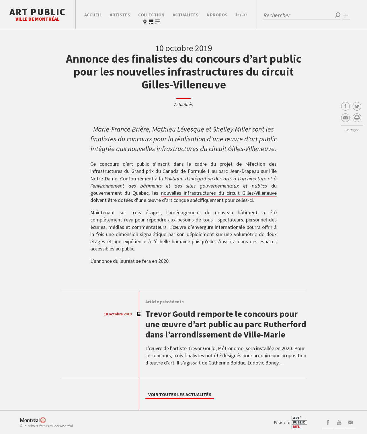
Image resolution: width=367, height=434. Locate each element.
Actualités (185, 15)
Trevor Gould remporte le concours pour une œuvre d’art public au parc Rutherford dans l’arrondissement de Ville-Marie (225, 324)
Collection (151, 15)
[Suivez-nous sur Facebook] (328, 422)
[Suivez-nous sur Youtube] (339, 422)
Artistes (120, 15)
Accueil (93, 15)
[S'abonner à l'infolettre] (350, 422)
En (241, 14)
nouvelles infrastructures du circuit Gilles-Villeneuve (219, 193)
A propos (216, 15)
